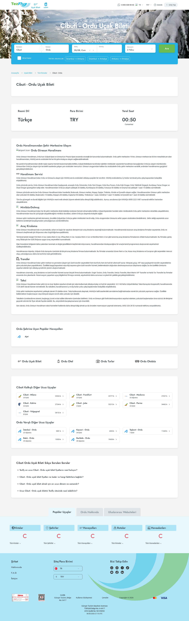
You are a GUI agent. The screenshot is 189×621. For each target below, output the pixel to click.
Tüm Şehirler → (50, 543)
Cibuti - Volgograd (31, 411)
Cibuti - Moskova (137, 395)
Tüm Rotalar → (117, 543)
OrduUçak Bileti (32, 361)
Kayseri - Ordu (82, 430)
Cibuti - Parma (136, 403)
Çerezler (105, 598)
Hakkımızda (16, 567)
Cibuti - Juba (81, 403)
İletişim (14, 578)
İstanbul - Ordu (30, 430)
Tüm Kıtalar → (15, 543)
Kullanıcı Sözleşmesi (84, 598)
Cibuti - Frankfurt (83, 395)
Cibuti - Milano (29, 395)
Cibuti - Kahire (29, 403)
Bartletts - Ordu (83, 438)
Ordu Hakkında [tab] (90, 512)
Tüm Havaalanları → (153, 543)
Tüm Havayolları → (85, 543)
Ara (167, 48)
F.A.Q (13, 572)
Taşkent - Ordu (136, 430)
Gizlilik (62, 595)
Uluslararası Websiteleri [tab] (122, 512)
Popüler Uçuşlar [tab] (62, 512)
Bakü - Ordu (28, 438)
